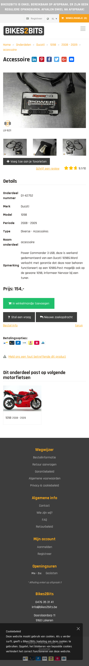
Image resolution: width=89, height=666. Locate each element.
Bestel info (10, 325)
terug (79, 325)
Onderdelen (23, 45)
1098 (53, 45)
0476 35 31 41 (44, 602)
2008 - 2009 (69, 45)
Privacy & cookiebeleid (44, 485)
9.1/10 (82, 168)
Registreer (36, 18)
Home (7, 45)
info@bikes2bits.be (44, 607)
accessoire (10, 50)
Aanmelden (44, 547)
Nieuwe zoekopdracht (58, 317)
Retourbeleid (44, 526)
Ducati (40, 45)
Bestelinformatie (44, 457)
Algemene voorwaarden (44, 478)
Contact (44, 506)
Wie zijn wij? (45, 513)
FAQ (44, 520)
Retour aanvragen (44, 464)
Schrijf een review (47, 168)
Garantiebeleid (44, 471)
